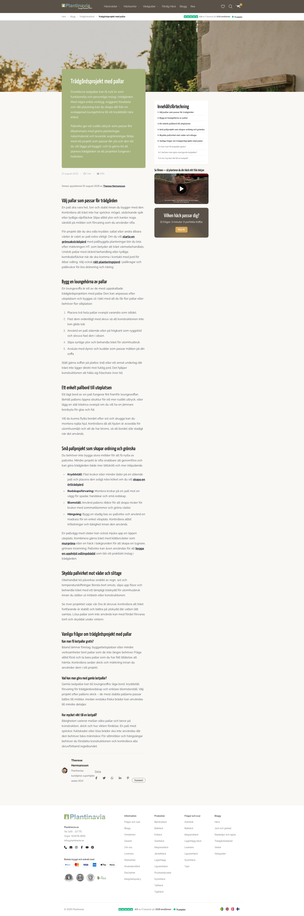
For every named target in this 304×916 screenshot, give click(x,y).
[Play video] (181, 189)
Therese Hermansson (114, 186)
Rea (193, 6)
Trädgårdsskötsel (86, 17)
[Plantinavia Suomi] (238, 909)
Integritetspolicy (132, 879)
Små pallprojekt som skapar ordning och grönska (182, 129)
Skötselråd (129, 860)
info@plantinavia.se (74, 840)
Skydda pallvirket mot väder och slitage (177, 135)
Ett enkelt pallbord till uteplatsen (174, 124)
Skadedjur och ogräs (225, 834)
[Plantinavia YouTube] (87, 847)
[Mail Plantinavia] (71, 847)
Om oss (128, 847)
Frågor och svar (132, 822)
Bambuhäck (160, 822)
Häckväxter (110, 6)
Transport (138, 780)
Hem (64, 17)
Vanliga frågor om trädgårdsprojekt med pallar (181, 141)
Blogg (183, 6)
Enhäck (158, 834)
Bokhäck (158, 828)
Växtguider (149, 6)
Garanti (128, 841)
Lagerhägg (160, 860)
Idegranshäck (161, 847)
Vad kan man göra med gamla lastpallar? (179, 152)
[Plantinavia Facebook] (81, 847)
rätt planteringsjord (106, 262)
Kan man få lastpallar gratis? (173, 147)
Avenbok (188, 822)
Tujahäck (159, 891)
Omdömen (129, 834)
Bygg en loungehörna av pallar (173, 118)
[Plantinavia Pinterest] (92, 847)
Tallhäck (158, 885)
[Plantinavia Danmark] (232, 909)
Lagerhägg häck (192, 841)
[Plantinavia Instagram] (76, 847)
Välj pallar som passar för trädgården (176, 112)
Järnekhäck (160, 853)
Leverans (129, 853)
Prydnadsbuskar (162, 872)
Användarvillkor (132, 866)
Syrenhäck (159, 879)
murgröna (68, 543)
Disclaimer (129, 872)
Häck (217, 822)
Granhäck (159, 841)
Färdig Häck (169, 6)
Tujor (187, 866)
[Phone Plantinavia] (65, 847)
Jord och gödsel (223, 828)
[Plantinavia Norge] (227, 909)
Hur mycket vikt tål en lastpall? (174, 158)
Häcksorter (130, 6)
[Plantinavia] (77, 6)
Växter (218, 847)
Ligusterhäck (161, 866)
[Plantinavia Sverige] (222, 909)
